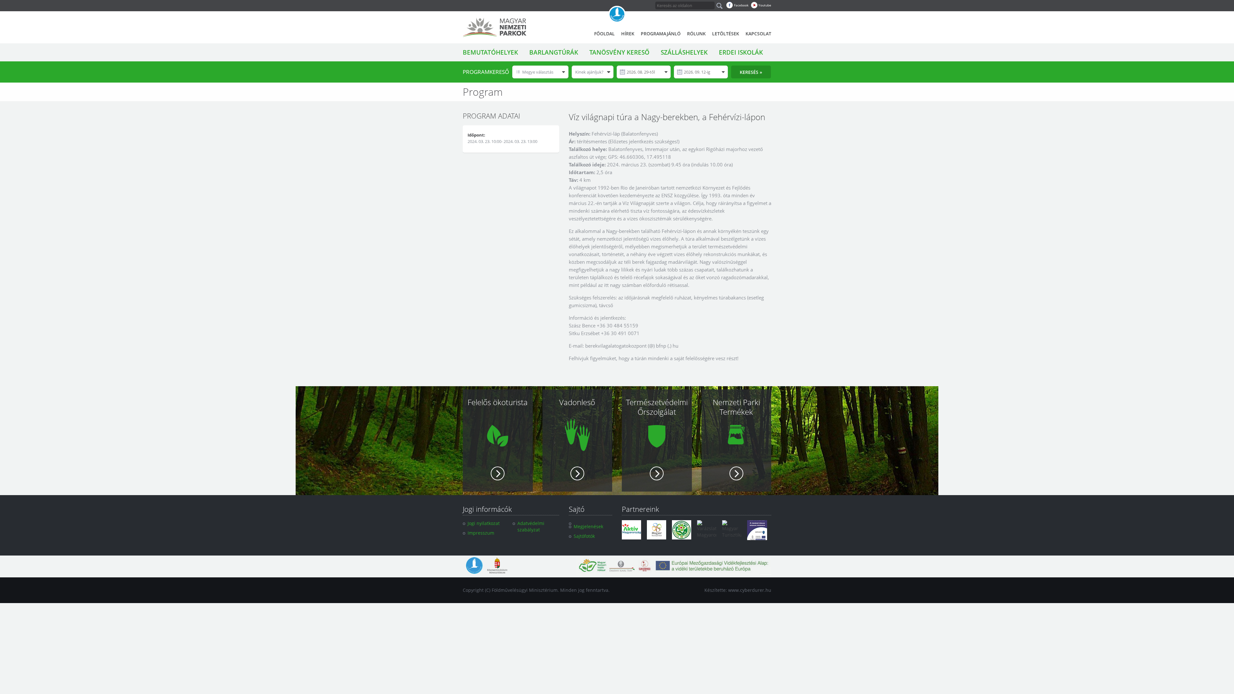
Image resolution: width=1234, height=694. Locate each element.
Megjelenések (588, 526)
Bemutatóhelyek (490, 52)
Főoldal (604, 34)
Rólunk (696, 34)
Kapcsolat (758, 34)
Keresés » (751, 72)
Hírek (627, 34)
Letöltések (725, 34)
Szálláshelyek (684, 52)
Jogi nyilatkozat (484, 523)
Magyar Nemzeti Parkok (494, 27)
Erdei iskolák (741, 52)
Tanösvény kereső (619, 52)
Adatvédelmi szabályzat (530, 526)
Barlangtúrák (553, 52)
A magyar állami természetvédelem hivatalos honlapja (617, 14)
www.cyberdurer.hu (749, 590)
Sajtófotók (584, 536)
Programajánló (661, 34)
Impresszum (481, 533)
